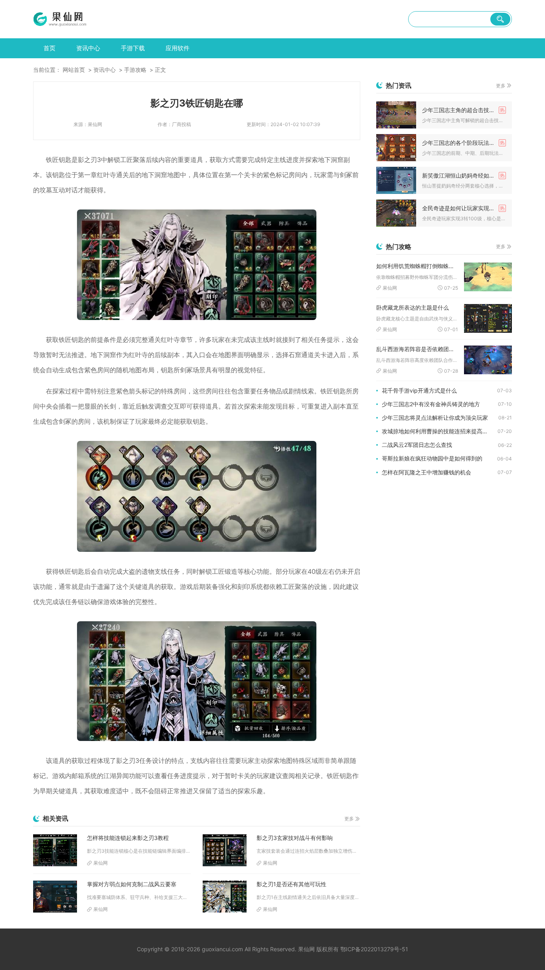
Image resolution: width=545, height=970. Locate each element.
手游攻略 (135, 69)
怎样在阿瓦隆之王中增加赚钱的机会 (426, 472)
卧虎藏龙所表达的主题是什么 (412, 307)
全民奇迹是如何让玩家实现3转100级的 (464, 208)
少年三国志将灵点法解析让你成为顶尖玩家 (435, 417)
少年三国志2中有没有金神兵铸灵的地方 (431, 404)
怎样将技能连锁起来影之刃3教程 (128, 837)
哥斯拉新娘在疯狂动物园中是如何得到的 (432, 458)
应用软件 (178, 48)
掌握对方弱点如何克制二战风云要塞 (131, 884)
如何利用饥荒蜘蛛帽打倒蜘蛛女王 (417, 266)
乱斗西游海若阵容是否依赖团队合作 (417, 349)
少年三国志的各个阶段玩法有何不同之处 (464, 142)
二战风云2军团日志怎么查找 (417, 444)
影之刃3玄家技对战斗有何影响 (295, 837)
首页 (49, 48)
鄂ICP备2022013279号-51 (374, 949)
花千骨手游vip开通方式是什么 (419, 390)
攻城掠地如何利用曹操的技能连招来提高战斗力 (440, 431)
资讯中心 (88, 48)
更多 (349, 819)
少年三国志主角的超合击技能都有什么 (464, 110)
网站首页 (74, 69)
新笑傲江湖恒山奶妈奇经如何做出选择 (464, 175)
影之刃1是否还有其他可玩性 (291, 884)
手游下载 (133, 48)
